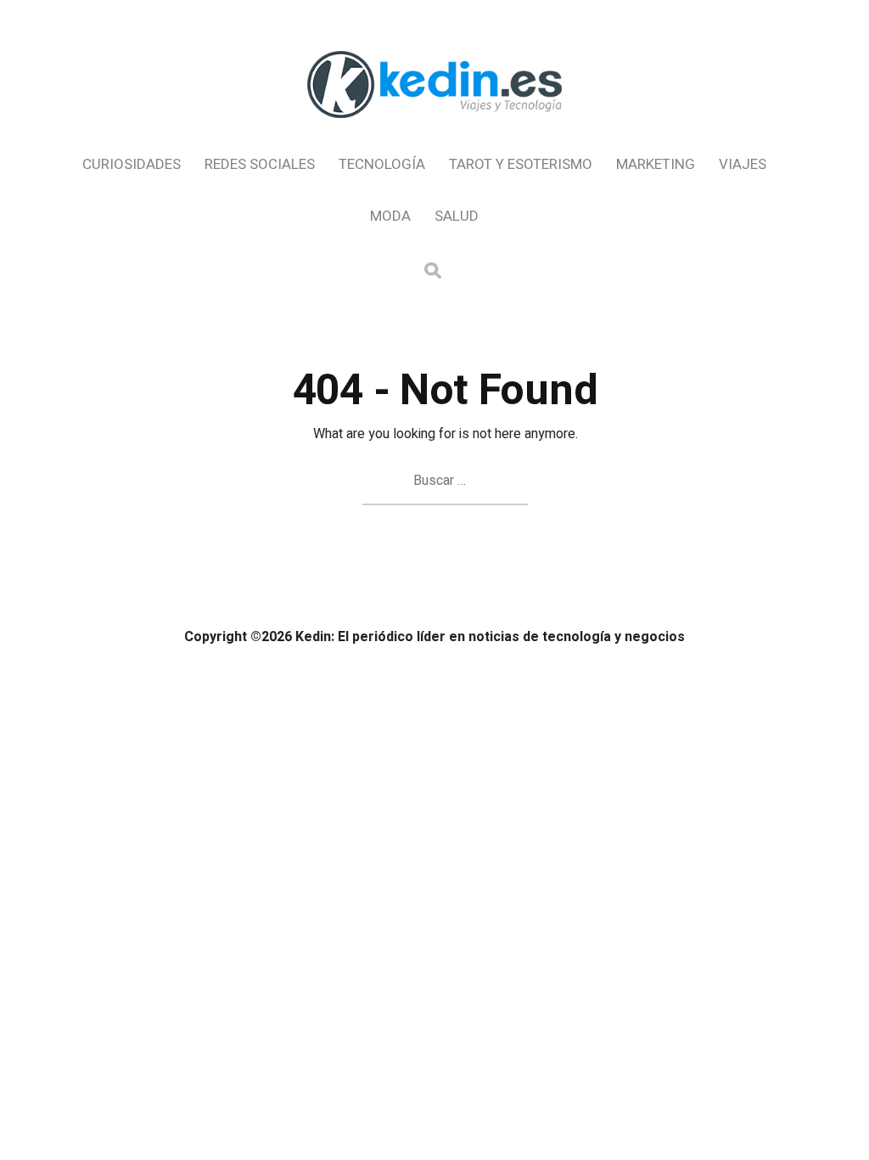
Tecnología (382, 164)
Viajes (742, 164)
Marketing (655, 164)
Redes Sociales (260, 164)
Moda (390, 216)
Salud (456, 216)
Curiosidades (131, 164)
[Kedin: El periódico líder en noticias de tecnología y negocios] (434, 132)
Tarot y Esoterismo (520, 164)
